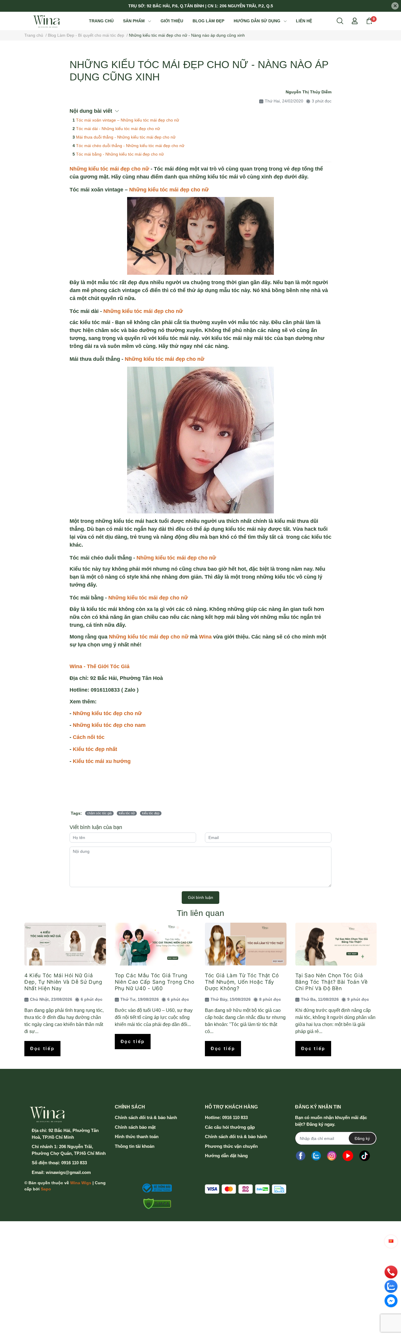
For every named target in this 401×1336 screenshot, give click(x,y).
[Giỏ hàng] (369, 20)
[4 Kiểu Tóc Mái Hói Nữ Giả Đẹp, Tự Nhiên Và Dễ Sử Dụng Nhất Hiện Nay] (65, 944)
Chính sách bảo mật (135, 1127)
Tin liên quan (200, 913)
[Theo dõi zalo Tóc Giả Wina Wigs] (316, 1155)
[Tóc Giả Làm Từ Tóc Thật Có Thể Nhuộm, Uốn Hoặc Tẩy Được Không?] (246, 944)
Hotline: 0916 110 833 (226, 1117)
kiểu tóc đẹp (150, 813)
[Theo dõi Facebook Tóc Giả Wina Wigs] (300, 1155)
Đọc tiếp (42, 1048)
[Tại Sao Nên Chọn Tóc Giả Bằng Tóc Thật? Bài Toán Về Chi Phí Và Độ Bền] (336, 944)
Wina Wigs (80, 1182)
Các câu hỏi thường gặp (230, 1127)
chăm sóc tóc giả (99, 813)
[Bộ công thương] (155, 1188)
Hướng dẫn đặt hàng (226, 1155)
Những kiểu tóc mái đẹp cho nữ (110, 169)
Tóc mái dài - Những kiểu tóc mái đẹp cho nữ (118, 128)
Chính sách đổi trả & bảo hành (146, 1117)
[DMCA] (155, 1204)
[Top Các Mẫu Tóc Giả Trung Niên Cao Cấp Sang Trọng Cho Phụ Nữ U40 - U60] (155, 944)
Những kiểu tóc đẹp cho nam (109, 725)
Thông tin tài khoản (134, 1146)
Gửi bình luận (200, 897)
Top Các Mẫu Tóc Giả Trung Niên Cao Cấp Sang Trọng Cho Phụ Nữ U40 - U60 (154, 981)
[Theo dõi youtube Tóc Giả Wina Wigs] (348, 1155)
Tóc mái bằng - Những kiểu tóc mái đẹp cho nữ (120, 154)
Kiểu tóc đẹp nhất (96, 749)
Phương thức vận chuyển (231, 1146)
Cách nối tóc (89, 737)
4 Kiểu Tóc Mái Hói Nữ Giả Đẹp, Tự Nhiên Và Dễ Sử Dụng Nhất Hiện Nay (63, 981)
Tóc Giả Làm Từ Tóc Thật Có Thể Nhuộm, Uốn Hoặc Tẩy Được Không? (242, 981)
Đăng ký (362, 1138)
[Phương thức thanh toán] (245, 1189)
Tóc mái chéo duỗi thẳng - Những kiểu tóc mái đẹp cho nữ (130, 145)
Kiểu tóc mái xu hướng (102, 761)
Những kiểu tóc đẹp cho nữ (108, 713)
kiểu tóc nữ (127, 813)
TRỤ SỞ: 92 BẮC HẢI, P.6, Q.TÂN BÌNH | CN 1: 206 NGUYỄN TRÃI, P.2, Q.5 (200, 6)
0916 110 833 (74, 1162)
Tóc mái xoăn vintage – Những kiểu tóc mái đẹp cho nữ (127, 120)
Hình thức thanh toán (137, 1136)
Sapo (46, 1189)
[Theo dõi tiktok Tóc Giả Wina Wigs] (364, 1155)
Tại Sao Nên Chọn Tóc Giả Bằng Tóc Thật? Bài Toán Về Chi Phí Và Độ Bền (331, 981)
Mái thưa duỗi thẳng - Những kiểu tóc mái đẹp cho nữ (126, 137)
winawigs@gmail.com (68, 1172)
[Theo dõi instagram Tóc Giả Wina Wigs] (331, 1155)
